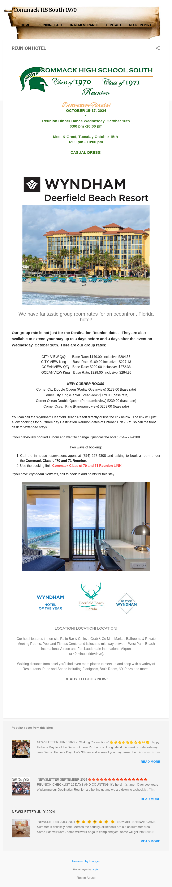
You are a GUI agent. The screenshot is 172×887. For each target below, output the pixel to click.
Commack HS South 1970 (45, 10)
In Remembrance (84, 25)
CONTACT (114, 25)
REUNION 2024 (140, 25)
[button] (157, 48)
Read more (150, 761)
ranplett (95, 869)
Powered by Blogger (86, 861)
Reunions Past (50, 25)
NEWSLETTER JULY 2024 (33, 812)
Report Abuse (86, 877)
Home (25, 25)
